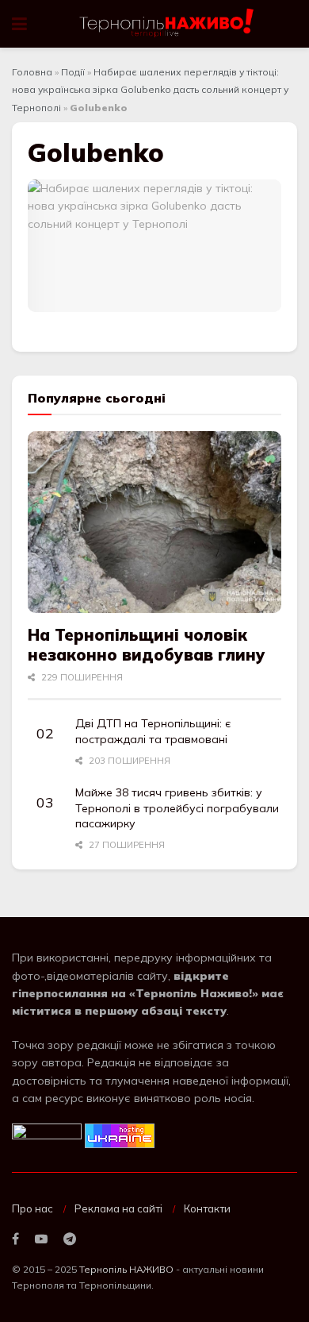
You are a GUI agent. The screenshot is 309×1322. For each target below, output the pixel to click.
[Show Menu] (19, 24)
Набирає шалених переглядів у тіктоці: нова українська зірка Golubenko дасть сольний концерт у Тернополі (150, 90)
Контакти (207, 1208)
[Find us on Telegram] (69, 1239)
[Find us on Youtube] (41, 1239)
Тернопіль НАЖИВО (126, 1269)
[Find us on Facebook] (15, 1239)
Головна (32, 72)
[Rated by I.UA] (47, 1134)
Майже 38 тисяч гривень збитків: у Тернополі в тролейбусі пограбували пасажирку (177, 808)
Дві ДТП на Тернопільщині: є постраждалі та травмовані (153, 731)
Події (73, 72)
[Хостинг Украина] (119, 1134)
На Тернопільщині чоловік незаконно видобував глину (146, 645)
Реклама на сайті (118, 1208)
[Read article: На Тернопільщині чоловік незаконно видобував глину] (154, 522)
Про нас (32, 1208)
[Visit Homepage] (167, 24)
